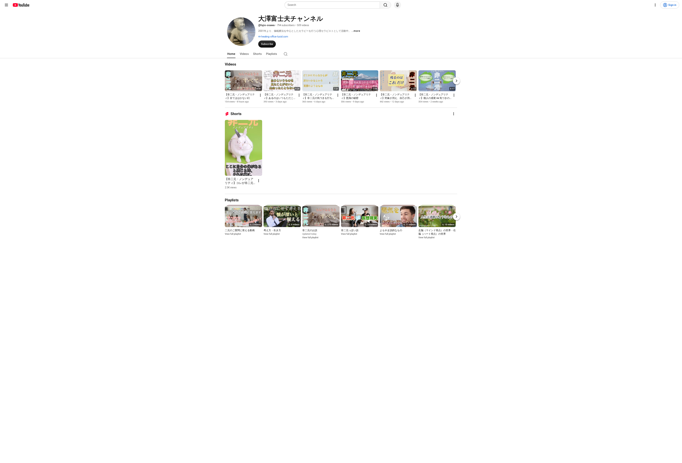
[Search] (385, 5)
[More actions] (260, 95)
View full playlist (233, 234)
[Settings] (655, 5)
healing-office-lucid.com (274, 36)
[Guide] (6, 5)
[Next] (456, 80)
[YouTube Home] (21, 5)
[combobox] (333, 5)
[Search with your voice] (397, 5)
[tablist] (341, 54)
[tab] (231, 54)
